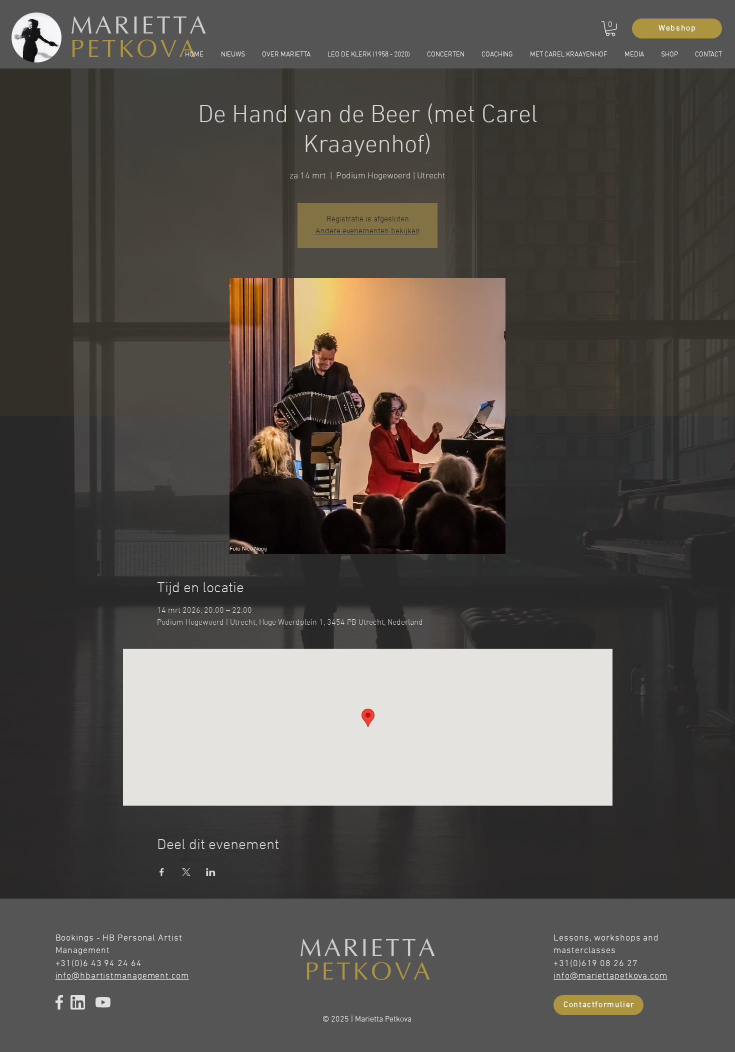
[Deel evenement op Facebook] (161, 872)
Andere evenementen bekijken (368, 231)
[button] (611, 28)
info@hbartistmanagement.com (122, 976)
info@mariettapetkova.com (611, 976)
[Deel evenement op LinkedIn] (211, 872)
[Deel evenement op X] (186, 872)
